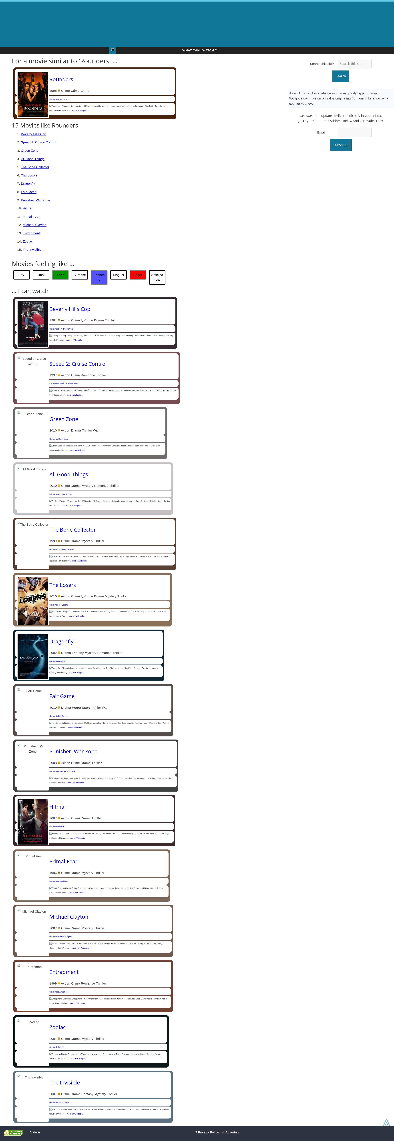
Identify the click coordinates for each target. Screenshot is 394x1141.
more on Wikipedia (80, 110)
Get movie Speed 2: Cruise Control (63, 384)
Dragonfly (28, 183)
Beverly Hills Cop (33, 134)
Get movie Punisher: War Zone (62, 771)
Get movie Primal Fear (58, 881)
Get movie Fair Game (58, 716)
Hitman (28, 208)
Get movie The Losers (58, 605)
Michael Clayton (34, 225)
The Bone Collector (35, 167)
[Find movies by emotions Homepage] (112, 50)
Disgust (118, 275)
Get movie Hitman (56, 827)
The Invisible (32, 249)
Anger (137, 275)
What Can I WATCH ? (199, 50)
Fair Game (28, 192)
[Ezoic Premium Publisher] (13, 1134)
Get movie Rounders (58, 99)
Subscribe (340, 145)
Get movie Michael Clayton (60, 937)
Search (341, 76)
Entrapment (31, 233)
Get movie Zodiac (56, 1047)
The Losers (29, 175)
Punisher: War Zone (35, 200)
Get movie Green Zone (58, 439)
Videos (35, 1132)
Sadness (99, 277)
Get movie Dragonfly (57, 661)
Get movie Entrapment (58, 992)
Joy (21, 275)
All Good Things (32, 159)
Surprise (80, 275)
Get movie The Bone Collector (61, 550)
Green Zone (29, 150)
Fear (60, 275)
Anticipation (157, 277)
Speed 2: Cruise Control (38, 142)
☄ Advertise (230, 1132)
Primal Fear (31, 216)
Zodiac (28, 241)
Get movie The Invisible (59, 1102)
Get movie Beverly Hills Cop (61, 329)
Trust (41, 275)
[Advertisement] (197, 23)
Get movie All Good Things (60, 494)
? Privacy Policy (207, 1132)
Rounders (61, 79)
